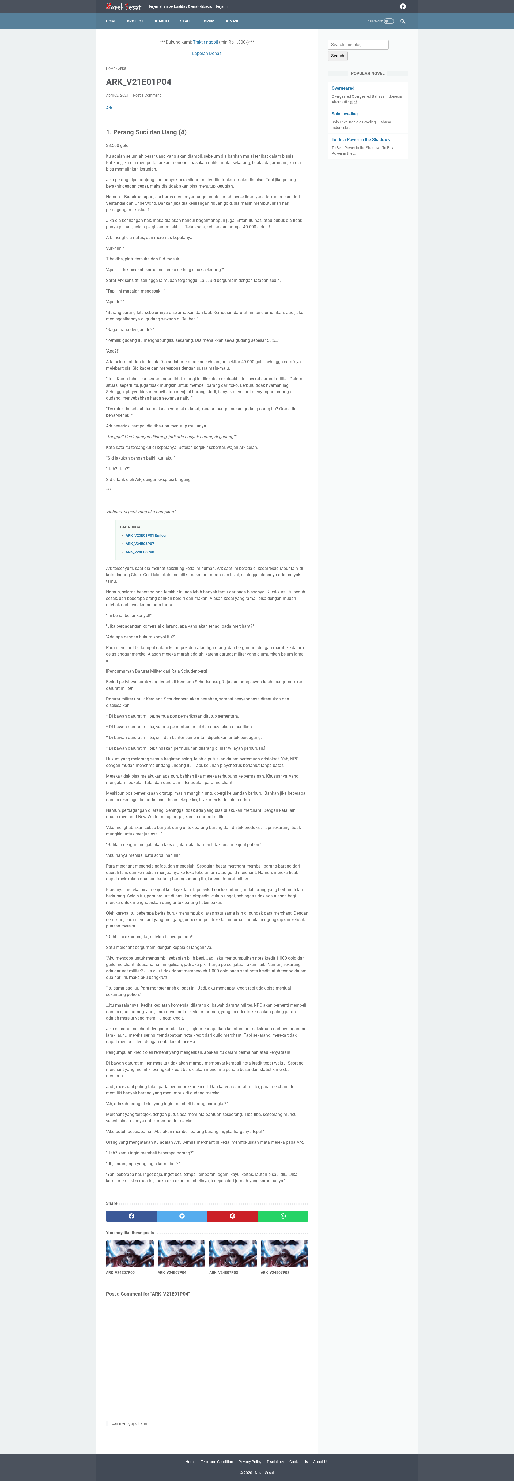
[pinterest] (232, 1216)
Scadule (162, 21)
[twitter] (182, 1216)
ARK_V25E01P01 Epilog (146, 535)
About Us (320, 1462)
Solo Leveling (345, 113)
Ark (109, 108)
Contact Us (298, 1462)
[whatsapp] (283, 1216)
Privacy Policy (250, 1462)
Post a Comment (147, 95)
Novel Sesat (264, 1473)
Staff (185, 21)
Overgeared (343, 88)
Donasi (231, 21)
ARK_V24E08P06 (140, 552)
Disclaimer (275, 1462)
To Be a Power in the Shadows (361, 139)
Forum (208, 21)
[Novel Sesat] (127, 6)
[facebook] (402, 6)
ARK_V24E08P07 (140, 543)
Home (111, 21)
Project (135, 21)
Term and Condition (217, 1462)
